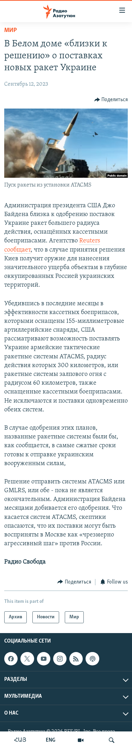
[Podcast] (92, 658)
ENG (50, 740)
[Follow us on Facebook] (11, 658)
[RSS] (76, 658)
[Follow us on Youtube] (43, 658)
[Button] (111, 99)
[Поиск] (111, 740)
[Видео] (80, 740)
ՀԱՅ (20, 740)
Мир (10, 30)
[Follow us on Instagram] (60, 658)
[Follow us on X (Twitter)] (27, 658)
